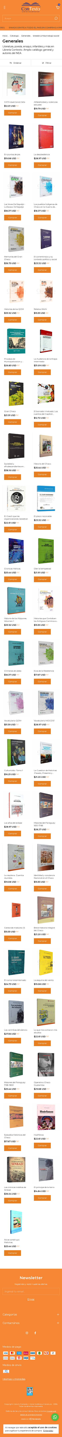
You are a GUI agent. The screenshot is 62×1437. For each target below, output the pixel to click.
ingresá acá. (51, 1411)
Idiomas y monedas (13, 1379)
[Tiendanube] (31, 1419)
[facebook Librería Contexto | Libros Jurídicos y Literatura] (35, 1333)
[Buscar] (56, 18)
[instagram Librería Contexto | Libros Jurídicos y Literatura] (27, 1333)
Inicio (4, 35)
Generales (25, 35)
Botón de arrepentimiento (31, 1415)
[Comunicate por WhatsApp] (55, 1417)
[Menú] (5, 8)
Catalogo (14, 35)
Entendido (48, 1430)
